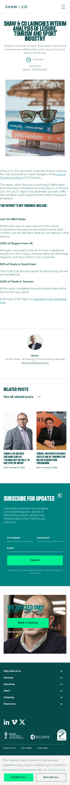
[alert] (35, 770)
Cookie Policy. (57, 770)
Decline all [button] (51, 777)
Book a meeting (28, 622)
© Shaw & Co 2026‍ (9, 748)
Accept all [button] (18, 777)
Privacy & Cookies (43, 748)
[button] (63, 7)
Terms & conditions (26, 748)
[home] (14, 7)
